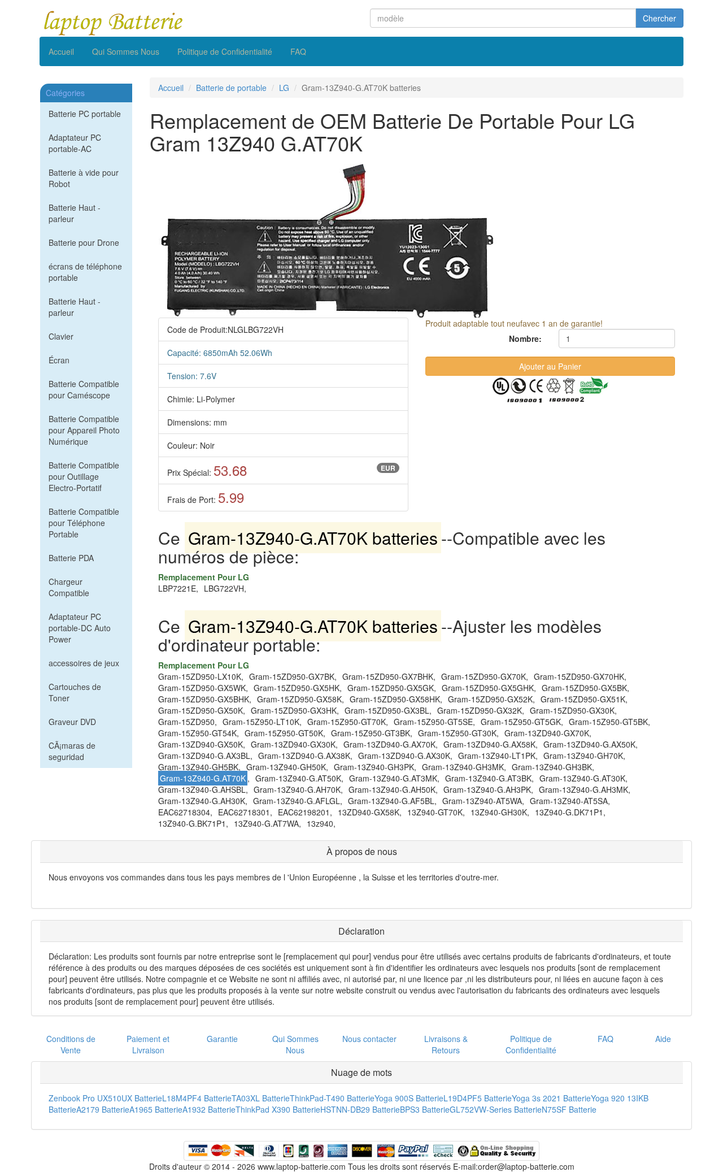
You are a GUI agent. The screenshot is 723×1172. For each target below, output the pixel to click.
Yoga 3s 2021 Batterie (551, 1098)
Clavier (61, 336)
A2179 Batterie (102, 1109)
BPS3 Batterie (425, 1109)
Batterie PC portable (85, 113)
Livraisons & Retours (446, 1044)
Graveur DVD (72, 721)
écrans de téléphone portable (85, 272)
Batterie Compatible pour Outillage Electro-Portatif (84, 476)
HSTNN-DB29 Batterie (360, 1109)
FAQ (298, 51)
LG (284, 87)
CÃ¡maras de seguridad (72, 751)
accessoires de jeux (84, 663)
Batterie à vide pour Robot (84, 178)
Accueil (61, 51)
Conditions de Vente (70, 1044)
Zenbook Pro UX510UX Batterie (105, 1098)
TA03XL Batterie (261, 1098)
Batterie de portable (231, 87)
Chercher (659, 18)
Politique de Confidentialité (224, 51)
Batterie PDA (71, 557)
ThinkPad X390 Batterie (278, 1109)
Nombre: (525, 338)
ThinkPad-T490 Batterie (332, 1098)
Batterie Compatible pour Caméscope (84, 389)
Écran (59, 360)
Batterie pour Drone (84, 242)
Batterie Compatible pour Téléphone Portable (84, 523)
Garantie (222, 1038)
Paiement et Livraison (148, 1044)
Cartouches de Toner (75, 692)
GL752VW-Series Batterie (496, 1109)
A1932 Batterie (209, 1109)
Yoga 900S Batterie (408, 1098)
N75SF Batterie (569, 1109)
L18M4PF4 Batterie (197, 1098)
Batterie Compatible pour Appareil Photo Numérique (84, 430)
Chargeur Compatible (69, 587)
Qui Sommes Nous (125, 51)
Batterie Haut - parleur (75, 213)
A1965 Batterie (155, 1109)
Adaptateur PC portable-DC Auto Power (80, 628)
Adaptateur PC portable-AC (75, 143)
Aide (663, 1038)
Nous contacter (369, 1038)
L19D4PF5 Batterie (477, 1098)
